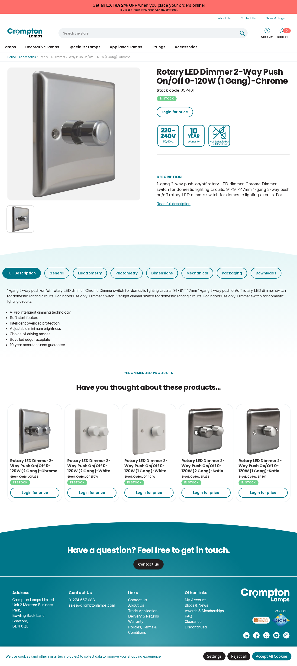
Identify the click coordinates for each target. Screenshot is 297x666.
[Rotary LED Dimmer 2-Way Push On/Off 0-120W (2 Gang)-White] (92, 431)
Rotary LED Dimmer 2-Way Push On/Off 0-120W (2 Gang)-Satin (203, 466)
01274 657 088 (82, 600)
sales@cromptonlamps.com (92, 605)
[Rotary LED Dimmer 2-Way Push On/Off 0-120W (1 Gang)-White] (149, 431)
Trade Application (143, 610)
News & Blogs (275, 18)
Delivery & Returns (143, 616)
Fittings (158, 47)
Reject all (239, 656)
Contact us (148, 564)
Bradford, (20, 621)
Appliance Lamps (126, 47)
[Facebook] (256, 635)
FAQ (188, 616)
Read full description (173, 203)
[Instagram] (286, 635)
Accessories (186, 47)
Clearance (193, 621)
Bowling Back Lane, (28, 615)
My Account (195, 600)
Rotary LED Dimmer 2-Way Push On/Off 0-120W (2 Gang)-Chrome (33, 466)
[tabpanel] (148, 317)
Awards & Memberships (204, 610)
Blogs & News (196, 605)
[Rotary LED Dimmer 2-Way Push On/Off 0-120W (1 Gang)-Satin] (263, 431)
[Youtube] (276, 635)
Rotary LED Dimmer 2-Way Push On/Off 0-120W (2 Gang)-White (88, 466)
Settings (214, 656)
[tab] (21, 273)
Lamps (9, 47)
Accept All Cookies (272, 656)
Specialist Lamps (84, 47)
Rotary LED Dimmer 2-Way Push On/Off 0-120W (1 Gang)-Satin (260, 466)
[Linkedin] (246, 635)
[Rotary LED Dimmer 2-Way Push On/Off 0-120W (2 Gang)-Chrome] (35, 431)
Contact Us (248, 18)
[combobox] (148, 33)
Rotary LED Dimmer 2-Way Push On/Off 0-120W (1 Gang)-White (146, 466)
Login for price (175, 111)
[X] (266, 635)
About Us (224, 18)
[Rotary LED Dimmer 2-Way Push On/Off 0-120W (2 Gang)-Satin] (206, 431)
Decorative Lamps (42, 47)
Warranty (135, 621)
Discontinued (196, 627)
